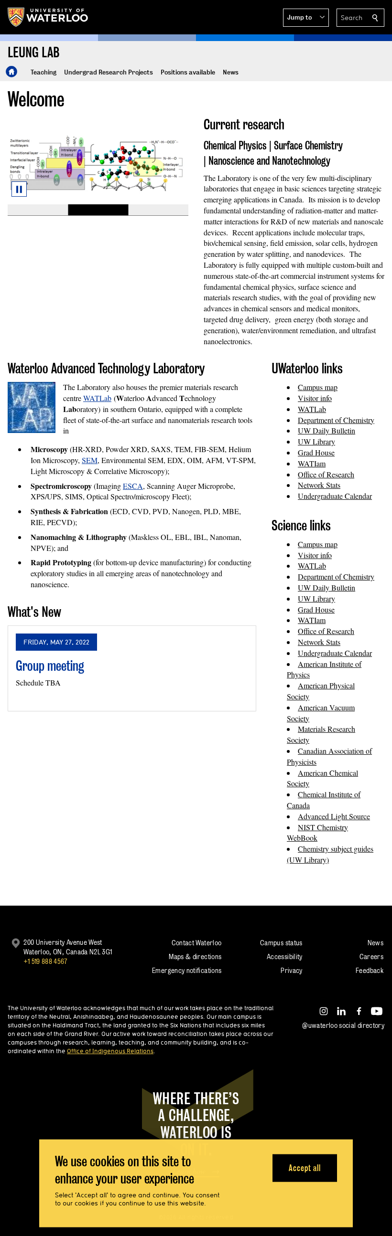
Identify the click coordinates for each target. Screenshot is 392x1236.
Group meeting (50, 665)
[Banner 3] (158, 210)
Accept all (305, 1167)
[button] (305, 17)
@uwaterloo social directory (343, 1025)
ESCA (133, 486)
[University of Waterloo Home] (48, 17)
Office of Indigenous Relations (110, 1051)
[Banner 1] (38, 210)
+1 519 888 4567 (45, 961)
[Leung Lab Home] (11, 71)
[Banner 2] (98, 210)
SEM (90, 460)
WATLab (97, 398)
